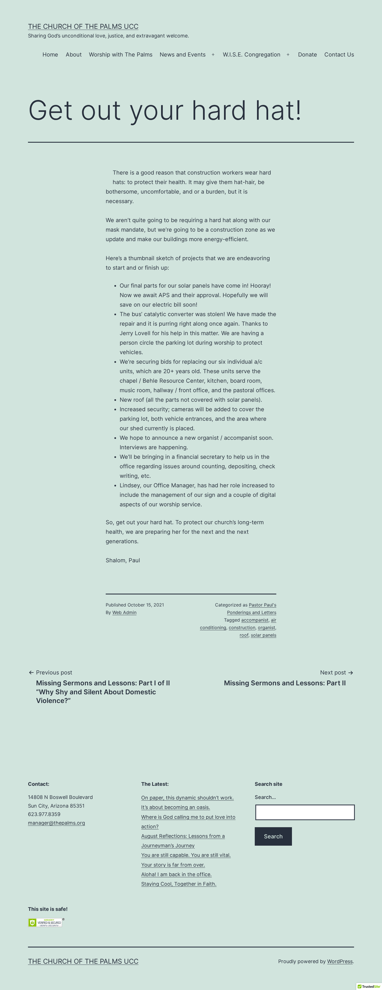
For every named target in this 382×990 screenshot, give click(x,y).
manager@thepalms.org (56, 823)
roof (244, 635)
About (74, 54)
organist (266, 627)
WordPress (340, 961)
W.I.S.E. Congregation (251, 54)
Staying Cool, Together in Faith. (178, 884)
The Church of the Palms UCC (83, 26)
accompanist (254, 620)
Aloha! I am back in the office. (176, 874)
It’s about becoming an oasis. (175, 807)
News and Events (183, 54)
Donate (307, 54)
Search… (265, 797)
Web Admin (124, 612)
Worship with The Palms (120, 54)
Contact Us (339, 54)
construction (242, 627)
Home (50, 54)
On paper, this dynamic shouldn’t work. (187, 798)
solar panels (263, 635)
